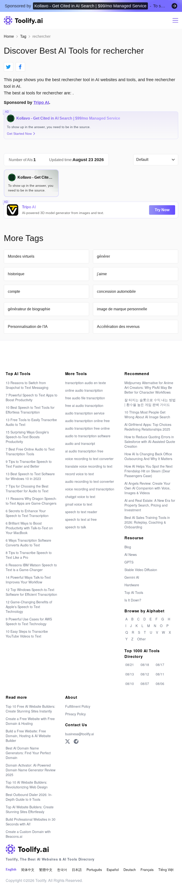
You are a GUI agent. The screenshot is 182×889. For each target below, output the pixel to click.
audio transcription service (85, 413)
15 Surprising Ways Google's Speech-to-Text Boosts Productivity (27, 437)
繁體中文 (45, 869)
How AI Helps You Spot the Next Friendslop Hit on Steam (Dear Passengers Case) (148, 471)
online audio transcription (84, 390)
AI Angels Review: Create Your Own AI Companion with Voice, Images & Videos (147, 488)
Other (141, 639)
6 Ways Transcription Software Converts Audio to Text (28, 542)
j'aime (102, 274)
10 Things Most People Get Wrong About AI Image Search (147, 414)
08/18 (145, 664)
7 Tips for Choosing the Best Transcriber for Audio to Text (27, 488)
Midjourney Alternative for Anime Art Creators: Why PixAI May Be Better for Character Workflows (148, 387)
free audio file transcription (85, 398)
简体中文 (27, 869)
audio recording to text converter (89, 481)
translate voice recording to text (88, 466)
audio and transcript (80, 443)
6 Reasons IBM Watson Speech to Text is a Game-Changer (31, 567)
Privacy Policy (75, 714)
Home (9, 36)
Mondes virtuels (21, 256)
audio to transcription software (87, 435)
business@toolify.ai (79, 733)
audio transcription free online (87, 428)
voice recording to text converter (89, 458)
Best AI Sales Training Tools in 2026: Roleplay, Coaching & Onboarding (147, 522)
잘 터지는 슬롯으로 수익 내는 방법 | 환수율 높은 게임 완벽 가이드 (150, 402)
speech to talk (75, 527)
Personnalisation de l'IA (28, 327)
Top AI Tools (133, 592)
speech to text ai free (81, 519)
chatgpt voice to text (80, 496)
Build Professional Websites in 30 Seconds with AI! (30, 821)
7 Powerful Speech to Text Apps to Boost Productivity (31, 397)
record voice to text (79, 473)
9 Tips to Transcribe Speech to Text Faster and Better (29, 464)
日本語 (77, 869)
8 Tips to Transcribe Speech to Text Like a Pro (29, 555)
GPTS (128, 562)
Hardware (131, 584)
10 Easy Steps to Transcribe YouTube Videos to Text (27, 633)
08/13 (129, 674)
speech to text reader (81, 511)
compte (14, 291)
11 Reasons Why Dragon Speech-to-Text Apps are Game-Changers (31, 501)
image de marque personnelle (122, 309)
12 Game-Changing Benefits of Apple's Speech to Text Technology (29, 607)
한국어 (62, 869)
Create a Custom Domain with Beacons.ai (28, 834)
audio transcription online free (87, 420)
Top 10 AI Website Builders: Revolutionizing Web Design (27, 784)
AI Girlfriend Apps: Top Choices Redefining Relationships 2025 (147, 427)
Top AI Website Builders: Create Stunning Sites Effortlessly (30, 809)
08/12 (145, 674)
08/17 (160, 664)
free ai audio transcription (84, 405)
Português (94, 869)
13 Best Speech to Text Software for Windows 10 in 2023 (30, 476)
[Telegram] (76, 741)
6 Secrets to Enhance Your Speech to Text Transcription (27, 513)
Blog (127, 547)
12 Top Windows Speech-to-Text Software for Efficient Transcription (31, 592)
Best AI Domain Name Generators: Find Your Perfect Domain (28, 753)
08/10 (129, 683)
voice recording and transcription (89, 489)
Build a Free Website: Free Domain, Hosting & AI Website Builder (28, 736)
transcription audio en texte (85, 382)
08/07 (145, 683)
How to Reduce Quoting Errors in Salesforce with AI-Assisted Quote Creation (149, 441)
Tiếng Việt (165, 869)
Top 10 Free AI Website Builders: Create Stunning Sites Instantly (30, 708)
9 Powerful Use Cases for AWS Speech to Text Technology (29, 621)
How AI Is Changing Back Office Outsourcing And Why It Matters (148, 456)
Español (113, 869)
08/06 (160, 683)
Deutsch (129, 869)
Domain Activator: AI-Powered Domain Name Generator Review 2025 (30, 770)
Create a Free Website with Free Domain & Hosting (30, 721)
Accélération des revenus (118, 327)
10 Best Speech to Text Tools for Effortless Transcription (30, 409)
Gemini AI (131, 577)
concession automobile (116, 291)
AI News (130, 554)
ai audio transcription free (84, 451)
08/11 (160, 674)
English (11, 869)
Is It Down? (132, 600)
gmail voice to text (78, 504)
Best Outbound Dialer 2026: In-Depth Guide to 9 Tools (29, 797)
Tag (23, 36)
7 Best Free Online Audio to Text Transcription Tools (30, 451)
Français (147, 869)
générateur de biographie (29, 309)
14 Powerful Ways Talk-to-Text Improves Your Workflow (28, 579)
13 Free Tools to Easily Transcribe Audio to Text (31, 422)
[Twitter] (67, 741)
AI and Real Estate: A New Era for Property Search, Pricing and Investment (149, 505)
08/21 (129, 664)
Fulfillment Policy (77, 706)
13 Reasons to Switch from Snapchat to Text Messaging (27, 385)
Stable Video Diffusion (140, 569)
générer (103, 256)
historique (16, 274)
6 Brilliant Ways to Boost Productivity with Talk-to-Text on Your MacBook (29, 528)
